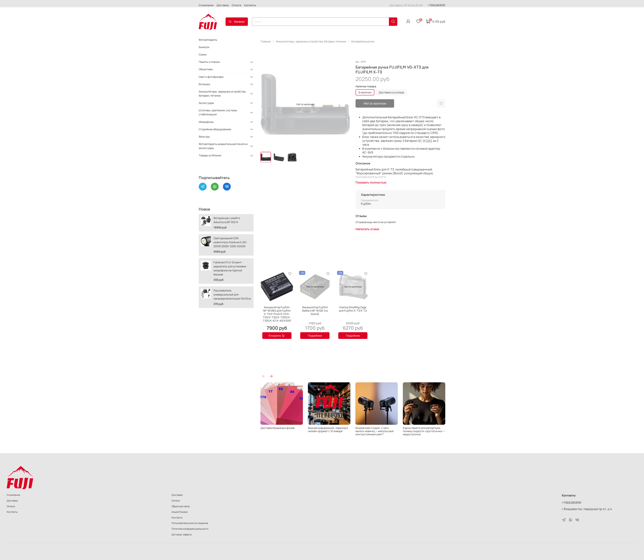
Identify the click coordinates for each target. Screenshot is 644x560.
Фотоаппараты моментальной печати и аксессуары (223, 146)
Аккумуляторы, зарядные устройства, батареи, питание (311, 41)
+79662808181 (436, 5)
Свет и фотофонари (211, 77)
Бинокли (204, 47)
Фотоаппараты (208, 40)
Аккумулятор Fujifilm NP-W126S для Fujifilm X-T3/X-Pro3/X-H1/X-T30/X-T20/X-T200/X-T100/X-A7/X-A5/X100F (277, 313)
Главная (265, 41)
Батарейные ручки (362, 41)
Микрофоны (206, 122)
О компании (206, 5)
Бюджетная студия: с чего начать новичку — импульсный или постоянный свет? (374, 431)
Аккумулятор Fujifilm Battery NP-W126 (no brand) (315, 310)
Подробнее (315, 335)
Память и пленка (209, 62)
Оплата (236, 5)
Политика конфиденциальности (190, 528)
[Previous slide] (266, 104)
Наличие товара (366, 86)
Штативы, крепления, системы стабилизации (218, 112)
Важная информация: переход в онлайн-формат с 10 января (328, 429)
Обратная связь (181, 506)
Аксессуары (206, 103)
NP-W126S (425, 141)
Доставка (223, 5)
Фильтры (204, 136)
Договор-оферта (182, 534)
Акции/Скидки (180, 511)
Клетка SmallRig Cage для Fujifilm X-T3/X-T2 (353, 308)
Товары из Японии (210, 155)
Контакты (250, 5)
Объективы (206, 69)
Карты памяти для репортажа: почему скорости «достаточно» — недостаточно (424, 431)
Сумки (203, 54)
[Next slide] (345, 104)
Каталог (239, 21)
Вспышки (204, 84)
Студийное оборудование (215, 129)
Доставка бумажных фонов (277, 428)
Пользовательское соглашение (190, 523)
